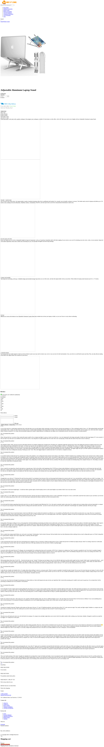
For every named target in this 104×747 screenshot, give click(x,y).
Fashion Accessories (7, 9)
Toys (4, 16)
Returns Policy (6, 717)
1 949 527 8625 (4, 693)
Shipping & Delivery (8, 716)
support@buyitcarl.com (6, 695)
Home (2, 21)
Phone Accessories (7, 11)
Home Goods (6, 10)
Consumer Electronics (8, 14)
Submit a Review (4, 424)
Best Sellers (6, 7)
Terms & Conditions (7, 706)
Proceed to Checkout (5, 744)
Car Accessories (7, 15)
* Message (16, 423)
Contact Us (5, 704)
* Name (15, 415)
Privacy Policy (6, 705)
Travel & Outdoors (7, 12)
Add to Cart (3, 111)
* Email (15, 417)
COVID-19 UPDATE (8, 708)
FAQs (4, 713)
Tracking (5, 718)
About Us (5, 703)
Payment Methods (7, 715)
